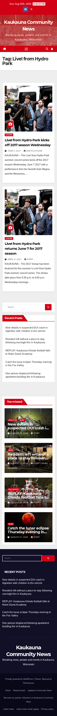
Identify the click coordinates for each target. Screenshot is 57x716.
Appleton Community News (40, 690)
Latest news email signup (27, 709)
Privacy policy (47, 709)
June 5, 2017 (15, 151)
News (22, 420)
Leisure (9, 135)
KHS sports (14, 489)
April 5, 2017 (15, 259)
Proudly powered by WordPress (19, 679)
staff (30, 259)
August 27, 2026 (19, 537)
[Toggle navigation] (26, 49)
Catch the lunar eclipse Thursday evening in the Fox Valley (28, 532)
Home (8, 690)
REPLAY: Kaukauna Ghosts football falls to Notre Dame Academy (28, 497)
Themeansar (28, 683)
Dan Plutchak (34, 151)
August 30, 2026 (19, 433)
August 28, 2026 (19, 502)
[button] (47, 49)
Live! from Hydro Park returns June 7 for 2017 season (23, 249)
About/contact (19, 690)
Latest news (8, 709)
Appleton (13, 420)
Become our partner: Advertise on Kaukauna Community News (28, 700)
